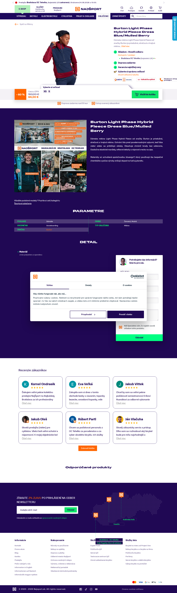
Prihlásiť (151, 11)
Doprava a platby (57, 553)
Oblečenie (103, 16)
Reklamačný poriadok (59, 567)
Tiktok (86, 589)
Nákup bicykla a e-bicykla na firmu (139, 549)
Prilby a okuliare (85, 16)
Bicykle (34, 16)
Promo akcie (19, 549)
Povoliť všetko (125, 314)
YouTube (96, 589)
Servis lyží (94, 553)
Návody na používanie (59, 545)
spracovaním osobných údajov (54, 518)
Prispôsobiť (86, 314)
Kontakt (141, 11)
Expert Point (95, 545)
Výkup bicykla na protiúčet (136, 564)
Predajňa (18, 560)
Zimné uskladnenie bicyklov (101, 560)
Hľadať (133, 16)
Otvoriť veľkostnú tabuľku (128, 75)
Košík (160, 11)
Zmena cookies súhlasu (132, 589)
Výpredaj (21, 16)
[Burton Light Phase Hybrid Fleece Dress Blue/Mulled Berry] (62, 56)
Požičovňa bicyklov (133, 553)
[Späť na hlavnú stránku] (88, 9)
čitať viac (125, 46)
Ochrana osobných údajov (61, 560)
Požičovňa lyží (96, 549)
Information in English (23, 567)
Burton (49, 229)
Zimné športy (119, 16)
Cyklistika (66, 16)
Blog (16, 553)
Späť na (26, 24)
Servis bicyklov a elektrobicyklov (138, 560)
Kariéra (17, 556)
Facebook (81, 589)
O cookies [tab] (127, 285)
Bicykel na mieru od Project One (138, 545)
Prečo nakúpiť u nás (22, 564)
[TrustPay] (160, 582)
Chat (122, 11)
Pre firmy (129, 556)
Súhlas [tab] (50, 285)
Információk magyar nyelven (26, 574)
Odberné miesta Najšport (61, 556)
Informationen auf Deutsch (25, 571)
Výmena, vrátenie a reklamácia (63, 564)
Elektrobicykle (49, 16)
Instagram (91, 589)
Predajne (131, 11)
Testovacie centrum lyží (99, 556)
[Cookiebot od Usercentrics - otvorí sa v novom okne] (132, 277)
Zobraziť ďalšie (87, 448)
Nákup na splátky (58, 549)
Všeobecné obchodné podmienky (64, 571)
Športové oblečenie (22, 203)
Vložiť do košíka (147, 94)
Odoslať (70, 510)
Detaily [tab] (88, 285)
